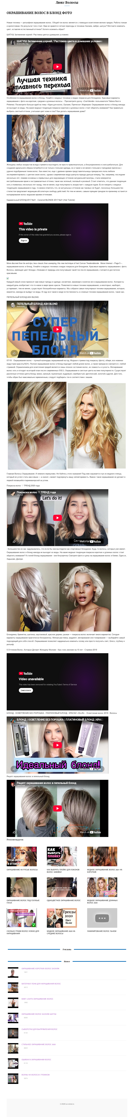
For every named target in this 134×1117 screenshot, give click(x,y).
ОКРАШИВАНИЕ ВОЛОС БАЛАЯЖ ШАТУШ (39, 1014)
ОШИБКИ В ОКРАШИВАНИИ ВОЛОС (36, 1059)
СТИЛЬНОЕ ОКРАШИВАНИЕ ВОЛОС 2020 (39, 1044)
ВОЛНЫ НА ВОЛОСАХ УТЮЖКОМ (36, 1074)
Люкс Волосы (67, 3)
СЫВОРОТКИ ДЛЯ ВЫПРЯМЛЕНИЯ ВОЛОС (39, 1029)
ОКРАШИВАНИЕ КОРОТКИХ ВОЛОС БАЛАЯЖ (40, 968)
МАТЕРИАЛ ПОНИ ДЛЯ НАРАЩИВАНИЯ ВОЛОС (41, 983)
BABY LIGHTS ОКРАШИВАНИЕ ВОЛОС (37, 999)
